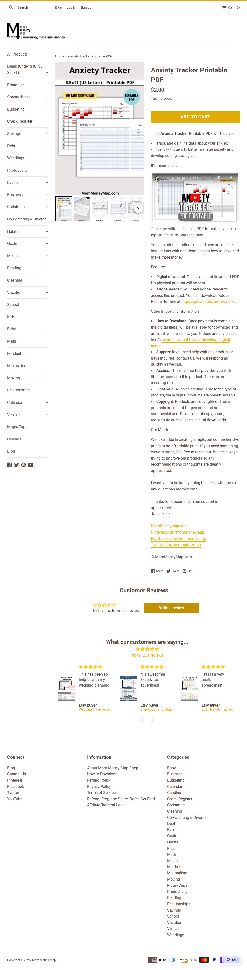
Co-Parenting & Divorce (27, 219)
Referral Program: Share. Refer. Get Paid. (121, 799)
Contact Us (16, 774)
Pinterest (14, 780)
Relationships (18, 390)
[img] (147, 649)
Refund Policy (99, 780)
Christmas (27, 207)
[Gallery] (99, 142)
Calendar (27, 402)
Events (27, 182)
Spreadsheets (27, 97)
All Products (17, 54)
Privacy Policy (99, 786)
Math (11, 341)
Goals (27, 243)
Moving (27, 378)
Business (27, 194)
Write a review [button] (171, 607)
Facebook (15, 786)
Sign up (85, 8)
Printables (15, 85)
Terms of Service (101, 792)
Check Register (27, 121)
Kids (27, 317)
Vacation (27, 292)
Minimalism (17, 365)
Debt (27, 146)
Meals (27, 256)
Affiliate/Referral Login (106, 805)
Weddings (27, 158)
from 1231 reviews (147, 655)
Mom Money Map (44, 960)
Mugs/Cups (17, 427)
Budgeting (27, 109)
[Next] (137, 128)
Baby (27, 329)
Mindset (14, 353)
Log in (71, 8)
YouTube (14, 799)
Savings (27, 133)
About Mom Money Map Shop (112, 768)
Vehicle (27, 414)
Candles (14, 439)
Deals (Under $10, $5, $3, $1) (27, 69)
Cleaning (14, 280)
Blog (58, 8)
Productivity (27, 170)
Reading (27, 268)
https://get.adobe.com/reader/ (207, 301)
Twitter (13, 792)
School (13, 304)
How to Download (102, 774)
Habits (27, 231)
